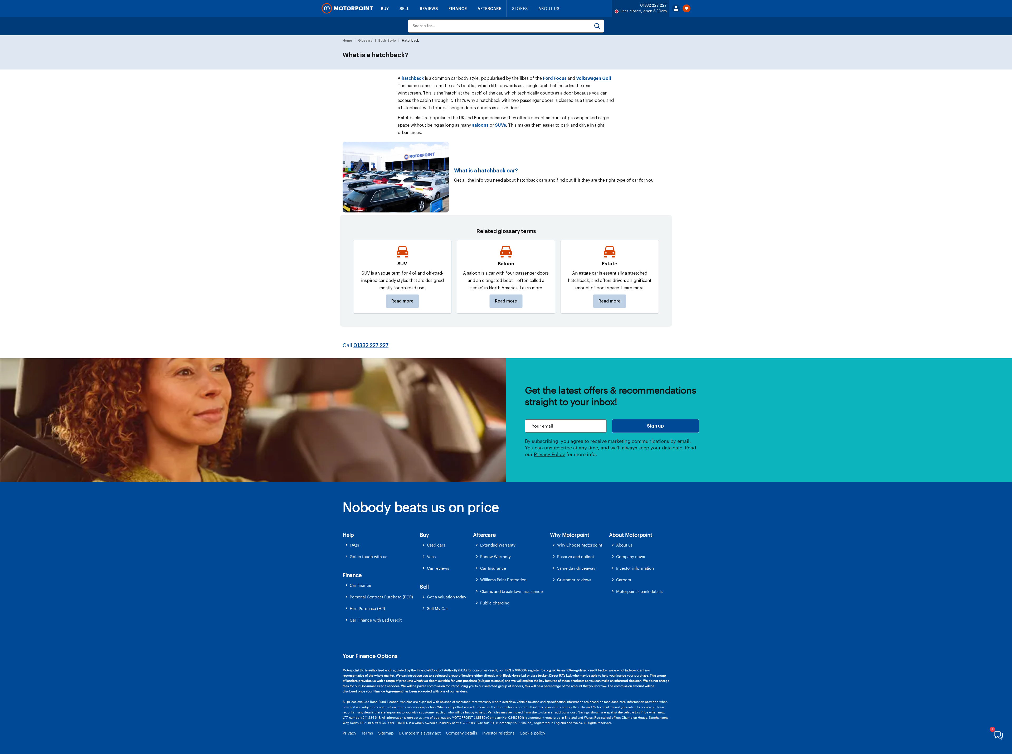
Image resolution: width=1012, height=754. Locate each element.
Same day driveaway (576, 568)
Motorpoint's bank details (639, 591)
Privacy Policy (549, 454)
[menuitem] (381, 545)
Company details (461, 733)
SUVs (500, 125)
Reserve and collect (575, 556)
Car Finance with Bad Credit (376, 620)
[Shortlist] (686, 8)
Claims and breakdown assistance (511, 591)
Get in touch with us (368, 556)
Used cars (436, 545)
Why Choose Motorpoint (579, 545)
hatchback (413, 78)
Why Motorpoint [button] (569, 534)
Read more (402, 301)
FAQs (354, 545)
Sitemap (385, 733)
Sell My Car (437, 608)
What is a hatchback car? (486, 170)
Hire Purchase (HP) (367, 608)
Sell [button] (424, 586)
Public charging (494, 603)
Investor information (635, 568)
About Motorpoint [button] (630, 534)
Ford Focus (555, 78)
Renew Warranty (495, 556)
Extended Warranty (497, 545)
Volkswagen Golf (593, 78)
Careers (623, 579)
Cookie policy (532, 733)
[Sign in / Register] (676, 8)
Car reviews (438, 568)
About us (624, 545)
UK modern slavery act (420, 733)
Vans (431, 556)
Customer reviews (574, 579)
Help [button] (348, 534)
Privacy (349, 733)
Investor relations (498, 733)
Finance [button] (352, 575)
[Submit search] (597, 26)
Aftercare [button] (484, 534)
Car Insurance (493, 568)
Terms (367, 733)
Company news (630, 556)
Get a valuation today (446, 596)
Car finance (360, 585)
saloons (480, 125)
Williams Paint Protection (503, 579)
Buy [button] (424, 534)
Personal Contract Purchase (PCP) (381, 596)
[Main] (347, 8)
